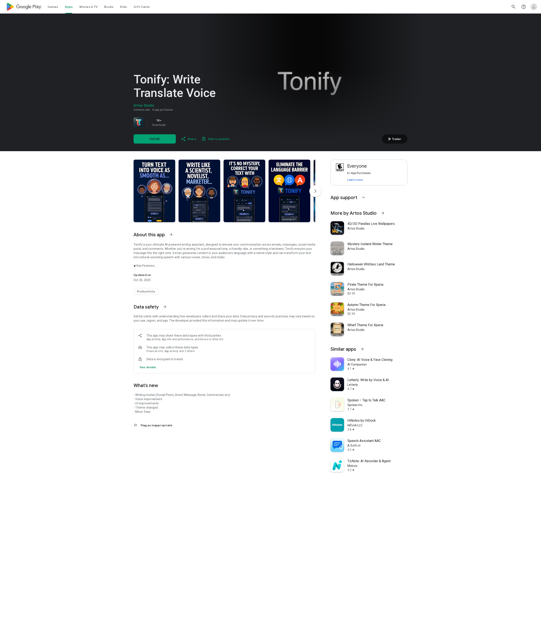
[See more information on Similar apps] (362, 349)
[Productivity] (146, 291)
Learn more (355, 180)
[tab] (52, 7)
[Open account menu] (534, 7)
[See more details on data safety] (148, 367)
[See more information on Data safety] (165, 307)
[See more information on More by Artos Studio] (383, 213)
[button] (154, 191)
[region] (193, 122)
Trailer (394, 138)
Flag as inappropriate (153, 425)
